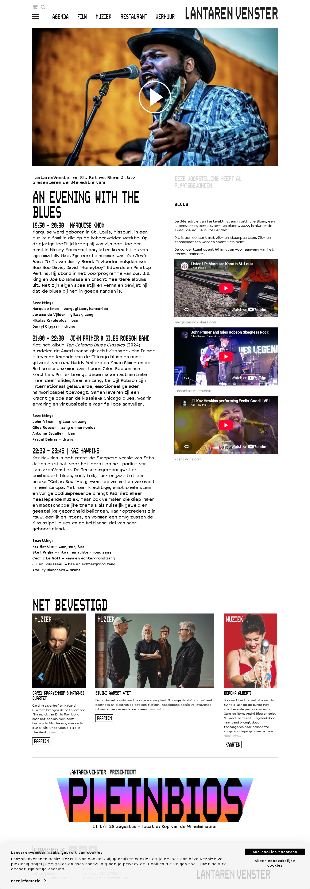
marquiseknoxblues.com (195, 322)
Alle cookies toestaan (275, 852)
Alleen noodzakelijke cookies (275, 862)
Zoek (43, 7)
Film (82, 17)
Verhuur (165, 17)
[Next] (269, 677)
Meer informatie (25, 880)
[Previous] (41, 677)
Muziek (103, 17)
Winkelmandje (35, 7)
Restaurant (133, 17)
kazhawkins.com (187, 459)
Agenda (60, 17)
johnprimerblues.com (192, 391)
